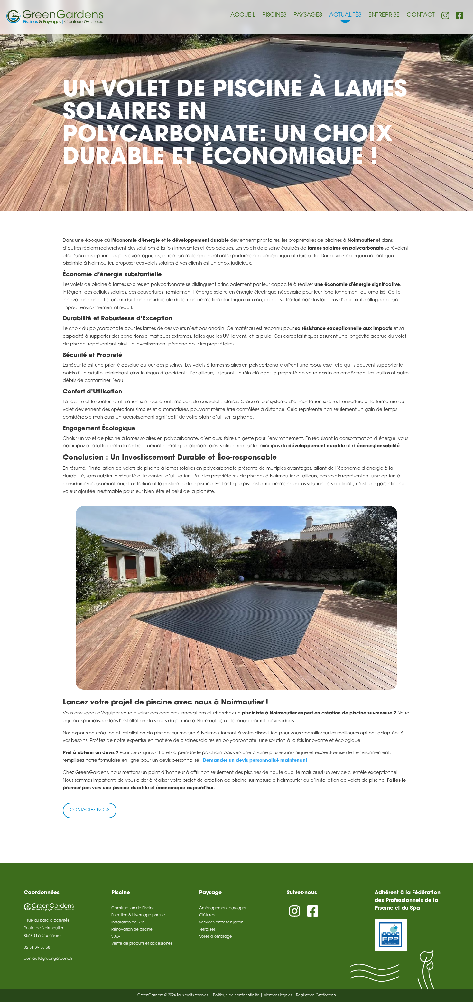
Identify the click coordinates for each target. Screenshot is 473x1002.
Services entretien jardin (221, 922)
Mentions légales (278, 995)
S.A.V (115, 937)
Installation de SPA (127, 922)
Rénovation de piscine (132, 929)
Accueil (242, 15)
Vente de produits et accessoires (141, 944)
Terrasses (207, 929)
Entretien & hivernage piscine (138, 915)
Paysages (307, 15)
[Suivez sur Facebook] (312, 911)
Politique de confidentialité (236, 995)
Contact (421, 15)
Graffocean (326, 995)
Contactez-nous (89, 810)
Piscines (274, 15)
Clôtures (207, 915)
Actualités (345, 15)
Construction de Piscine (133, 908)
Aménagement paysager (222, 908)
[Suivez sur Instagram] (294, 911)
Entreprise (384, 15)
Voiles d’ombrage (215, 937)
